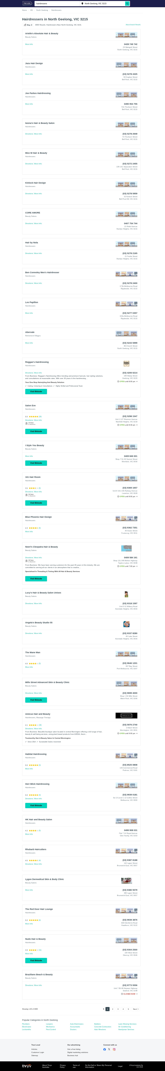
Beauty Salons (31, 37)
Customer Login (37, 1052)
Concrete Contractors (102, 1027)
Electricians (26, 1027)
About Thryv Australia (47, 1066)
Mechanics (50, 1027)
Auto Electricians (76, 1024)
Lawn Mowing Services (127, 1024)
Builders (97, 1024)
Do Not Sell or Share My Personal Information (98, 1066)
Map (29, 25)
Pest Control (51, 1029)
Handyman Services (126, 1029)
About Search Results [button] (133, 25)
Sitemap (34, 1055)
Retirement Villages (33, 336)
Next (135, 1009)
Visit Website (36, 391)
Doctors (73, 1029)
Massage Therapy (43, 717)
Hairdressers (30, 67)
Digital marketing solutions (77, 1052)
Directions (29, 134)
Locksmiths (26, 1029)
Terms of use (76, 1066)
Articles (34, 1049)
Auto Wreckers (100, 1029)
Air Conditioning (124, 1027)
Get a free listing (73, 1049)
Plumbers (26, 1024)
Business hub (72, 1055)
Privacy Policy (63, 1066)
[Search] (127, 3)
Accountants (75, 1027)
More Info (29, 44)
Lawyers (49, 1024)
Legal (120, 1066)
